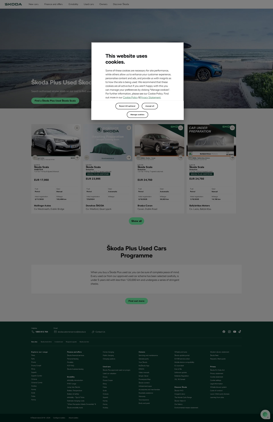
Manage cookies (137, 115)
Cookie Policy (130, 97)
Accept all (149, 106)
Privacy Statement (150, 97)
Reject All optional (127, 106)
